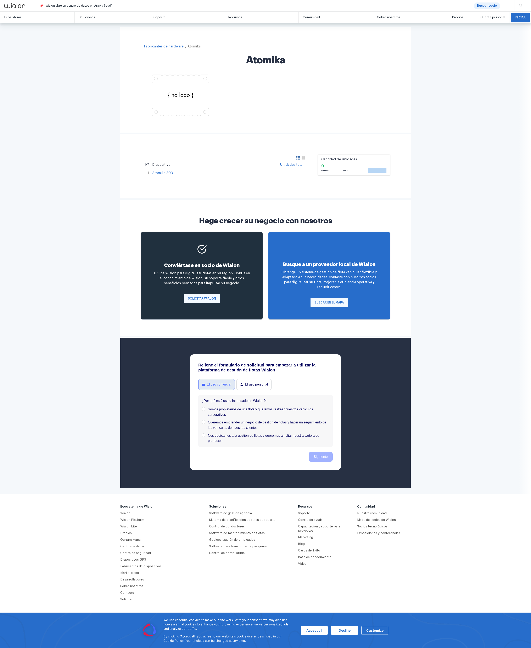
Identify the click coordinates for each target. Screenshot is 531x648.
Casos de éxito (309, 550)
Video (302, 563)
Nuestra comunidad (372, 513)
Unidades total (291, 164)
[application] (265, 630)
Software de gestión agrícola (230, 513)
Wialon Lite (128, 526)
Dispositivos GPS (133, 559)
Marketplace (129, 572)
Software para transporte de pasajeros (238, 546)
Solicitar (126, 599)
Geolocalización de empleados (232, 539)
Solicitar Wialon (202, 298)
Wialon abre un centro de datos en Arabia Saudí (79, 5)
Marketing (305, 537)
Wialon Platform (132, 519)
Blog (301, 543)
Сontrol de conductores (227, 526)
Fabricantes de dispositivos (141, 566)
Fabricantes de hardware (164, 46)
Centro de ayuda (310, 519)
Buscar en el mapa (329, 302)
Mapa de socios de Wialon (376, 519)
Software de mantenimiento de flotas (237, 533)
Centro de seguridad (135, 553)
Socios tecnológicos (372, 526)
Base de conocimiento (314, 557)
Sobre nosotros (131, 586)
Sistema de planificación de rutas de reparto (242, 519)
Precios (126, 533)
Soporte (304, 513)
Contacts (127, 592)
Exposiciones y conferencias (378, 533)
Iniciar (520, 17)
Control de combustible (227, 553)
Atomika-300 (162, 173)
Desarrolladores (132, 579)
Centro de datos (132, 546)
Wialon (125, 513)
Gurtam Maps (130, 539)
